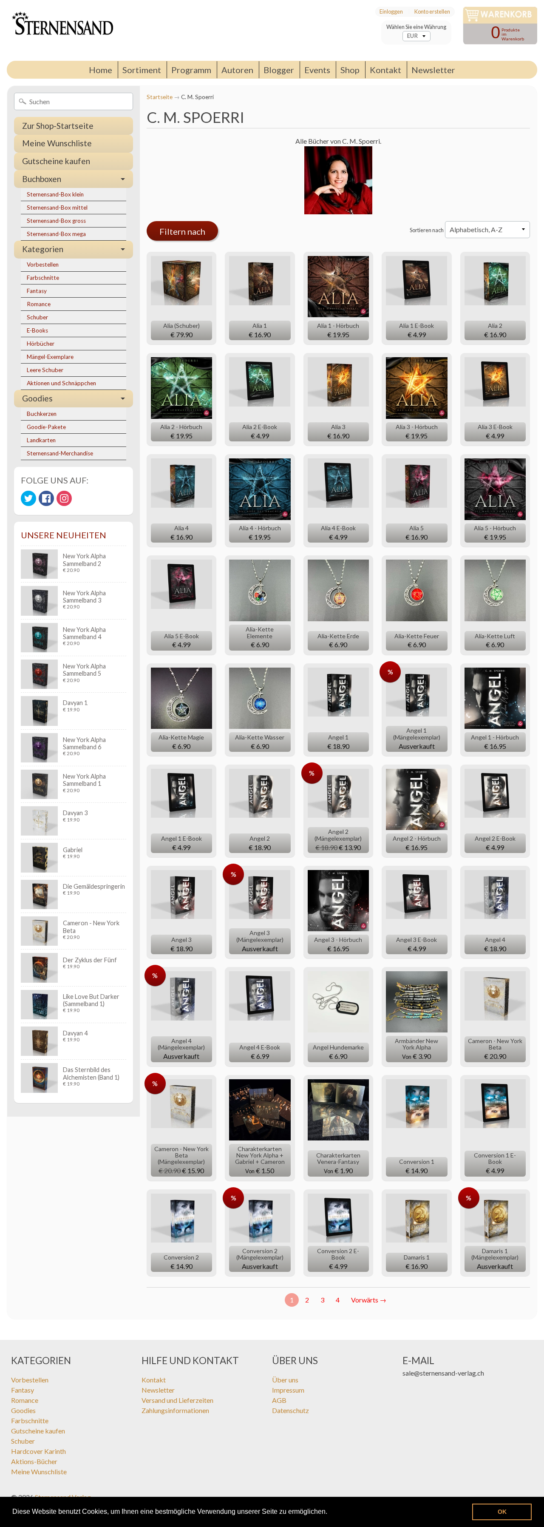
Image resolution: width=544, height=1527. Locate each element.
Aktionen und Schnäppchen (61, 383)
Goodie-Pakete (46, 427)
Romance (39, 304)
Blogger (279, 70)
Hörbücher (40, 343)
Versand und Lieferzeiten (177, 1400)
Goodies (37, 398)
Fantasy (37, 290)
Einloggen (391, 11)
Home (100, 70)
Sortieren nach (427, 230)
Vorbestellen (43, 264)
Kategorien (42, 249)
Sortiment (141, 70)
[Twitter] (28, 498)
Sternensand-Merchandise (60, 453)
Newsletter (433, 70)
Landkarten (41, 440)
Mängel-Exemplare (50, 356)
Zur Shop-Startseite (58, 126)
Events (317, 70)
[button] (330, 1512)
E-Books (37, 330)
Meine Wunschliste (57, 143)
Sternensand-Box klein (55, 194)
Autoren (237, 70)
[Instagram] (64, 498)
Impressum (288, 1390)
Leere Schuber (45, 370)
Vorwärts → (368, 1300)
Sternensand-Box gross (56, 220)
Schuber (37, 317)
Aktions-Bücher (34, 1461)
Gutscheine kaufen (56, 161)
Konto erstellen (432, 11)
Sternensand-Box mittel (57, 207)
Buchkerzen (42, 413)
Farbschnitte (43, 277)
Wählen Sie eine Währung (416, 27)
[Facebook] (46, 498)
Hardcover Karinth (38, 1451)
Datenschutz (290, 1410)
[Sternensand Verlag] (60, 30)
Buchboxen (41, 179)
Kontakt (385, 70)
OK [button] (502, 1511)
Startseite (160, 97)
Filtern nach (182, 231)
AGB (279, 1400)
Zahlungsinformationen (175, 1410)
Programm (191, 70)
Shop (350, 70)
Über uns (285, 1380)
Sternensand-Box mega (56, 233)
